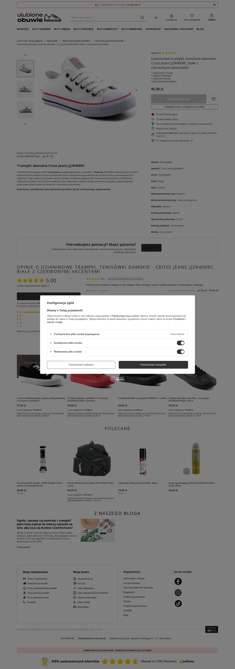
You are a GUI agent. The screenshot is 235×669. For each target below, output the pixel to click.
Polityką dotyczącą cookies (125, 315)
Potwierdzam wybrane (81, 364)
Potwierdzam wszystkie (153, 364)
